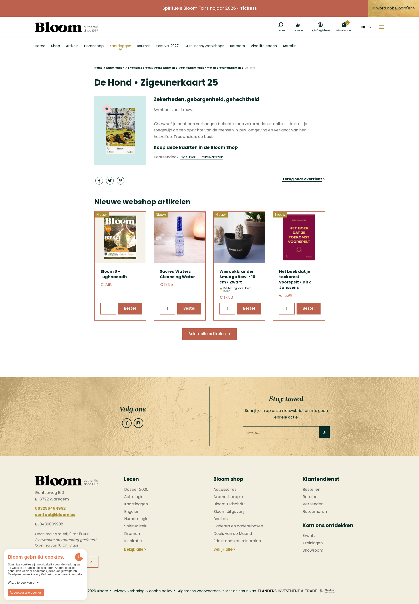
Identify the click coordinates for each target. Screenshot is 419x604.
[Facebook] (127, 423)
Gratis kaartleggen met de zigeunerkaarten (210, 67)
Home (98, 67)
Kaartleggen (115, 67)
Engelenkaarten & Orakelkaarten (151, 67)
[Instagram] (138, 423)
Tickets (248, 8)
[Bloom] (66, 27)
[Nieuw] (120, 262)
